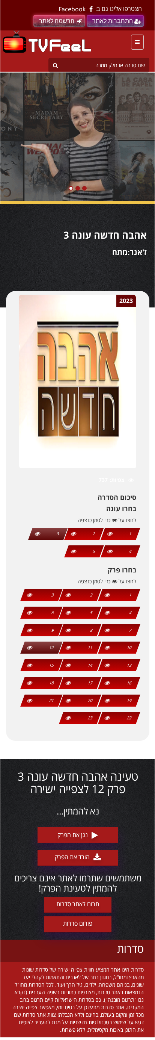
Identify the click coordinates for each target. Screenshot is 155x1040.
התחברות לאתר (112, 21)
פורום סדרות (77, 923)
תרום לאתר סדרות (77, 904)
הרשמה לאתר (56, 21)
